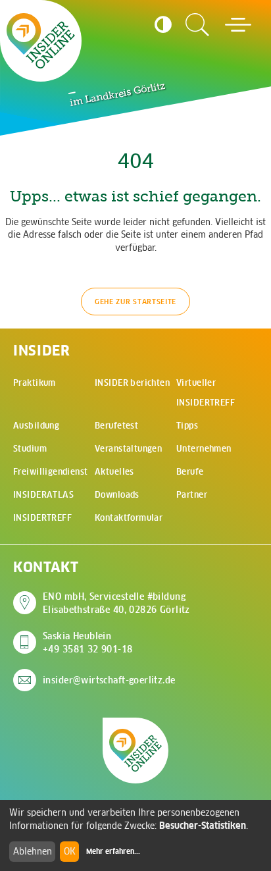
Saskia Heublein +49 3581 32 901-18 (88, 642)
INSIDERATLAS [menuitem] (43, 495)
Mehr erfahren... (113, 851)
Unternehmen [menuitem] (204, 449)
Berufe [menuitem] (190, 472)
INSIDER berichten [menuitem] (132, 383)
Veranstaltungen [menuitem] (128, 449)
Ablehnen (32, 851)
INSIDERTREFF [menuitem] (42, 518)
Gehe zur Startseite (135, 301)
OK (70, 851)
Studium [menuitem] (30, 449)
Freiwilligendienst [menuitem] (50, 472)
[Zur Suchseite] (197, 25)
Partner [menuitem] (191, 495)
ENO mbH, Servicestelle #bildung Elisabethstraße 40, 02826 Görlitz (116, 603)
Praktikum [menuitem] (34, 383)
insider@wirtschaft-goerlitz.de (109, 680)
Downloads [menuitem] (117, 495)
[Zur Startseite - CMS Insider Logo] (41, 40)
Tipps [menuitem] (187, 426)
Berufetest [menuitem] (116, 426)
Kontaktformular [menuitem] (128, 518)
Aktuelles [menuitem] (114, 472)
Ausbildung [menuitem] (36, 426)
